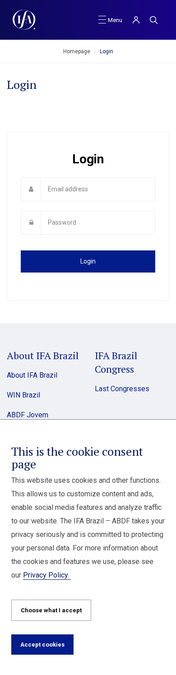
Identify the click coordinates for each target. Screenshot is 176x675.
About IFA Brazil (32, 375)
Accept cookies (42, 644)
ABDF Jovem (27, 415)
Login (88, 261)
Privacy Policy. (47, 575)
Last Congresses (122, 388)
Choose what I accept (51, 610)
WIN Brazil (23, 395)
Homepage (76, 51)
